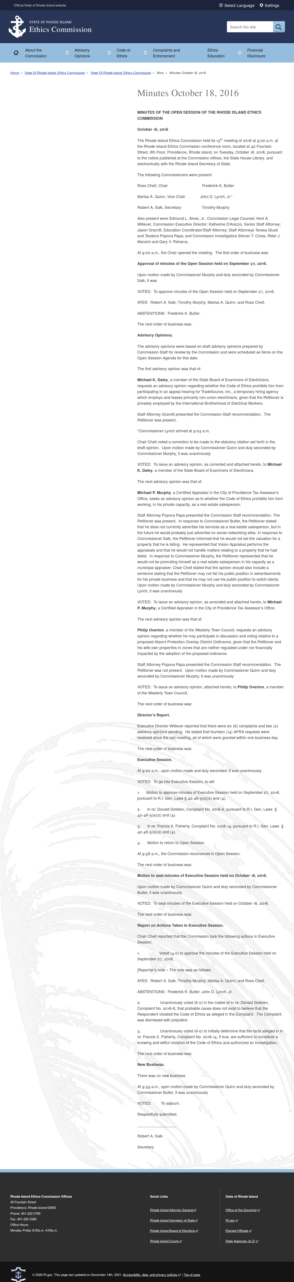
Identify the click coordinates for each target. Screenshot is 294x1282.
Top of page (192, 1274)
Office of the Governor (241, 1210)
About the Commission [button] (48, 52)
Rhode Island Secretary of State (172, 1220)
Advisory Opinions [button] (94, 52)
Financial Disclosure (256, 52)
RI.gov (230, 1220)
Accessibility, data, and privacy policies (150, 1274)
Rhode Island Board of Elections (172, 1230)
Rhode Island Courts (164, 1241)
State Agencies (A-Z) (240, 1241)
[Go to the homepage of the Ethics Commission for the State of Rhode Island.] (19, 27)
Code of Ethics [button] (133, 52)
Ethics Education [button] (225, 52)
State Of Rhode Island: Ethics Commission (55, 72)
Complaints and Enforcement (166, 52)
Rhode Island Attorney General (171, 1210)
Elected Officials (237, 1230)
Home (14, 72)
